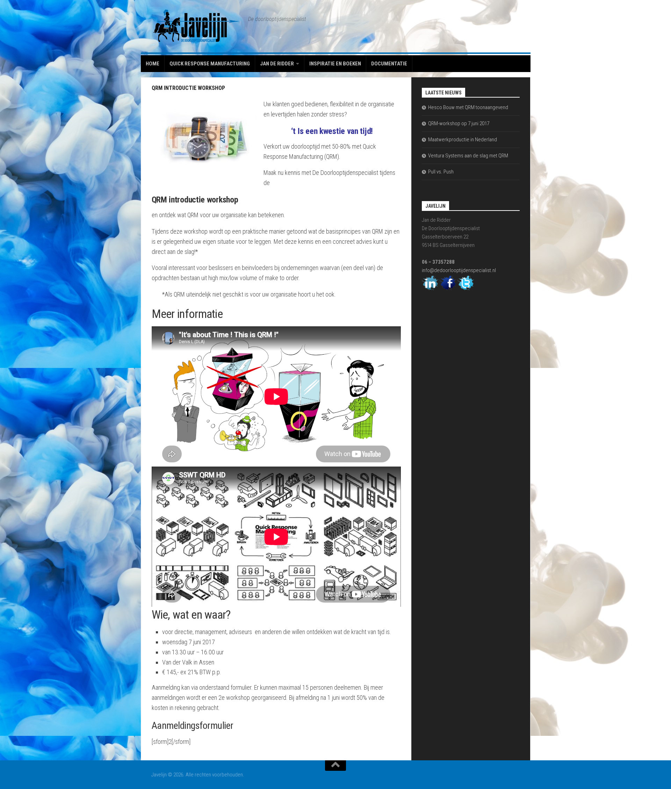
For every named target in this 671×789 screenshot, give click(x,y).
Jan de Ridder (277, 64)
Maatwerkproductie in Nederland (462, 139)
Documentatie (389, 64)
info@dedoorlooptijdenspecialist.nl (459, 270)
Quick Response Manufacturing (209, 64)
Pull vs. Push (441, 172)
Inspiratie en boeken (335, 64)
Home (152, 64)
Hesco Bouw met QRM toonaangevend (468, 107)
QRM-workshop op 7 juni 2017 (458, 123)
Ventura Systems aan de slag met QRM (468, 155)
